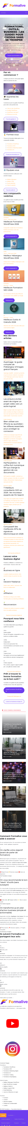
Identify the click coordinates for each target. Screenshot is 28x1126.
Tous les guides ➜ (11, 119)
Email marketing (11, 183)
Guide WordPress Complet (10, 1084)
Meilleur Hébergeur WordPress (11, 1082)
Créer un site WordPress (13, 108)
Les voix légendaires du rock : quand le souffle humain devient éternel (13, 825)
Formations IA (10, 149)
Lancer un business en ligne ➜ (14, 701)
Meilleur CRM (10, 181)
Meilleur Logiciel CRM (8, 1088)
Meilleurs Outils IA (7, 1086)
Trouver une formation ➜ (14, 55)
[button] (26, 13)
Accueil (3, 1115)
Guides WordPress (19, 1119)
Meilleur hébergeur (11, 179)
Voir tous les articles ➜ (14, 553)
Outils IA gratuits (11, 185)
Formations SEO (11, 146)
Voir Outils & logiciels (5, 903)
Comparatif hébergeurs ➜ (14, 696)
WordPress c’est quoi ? (13, 112)
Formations (10, 1115)
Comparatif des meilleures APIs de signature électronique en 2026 (13, 752)
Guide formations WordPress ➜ (14, 690)
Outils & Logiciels (5, 1119)
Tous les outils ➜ (10, 190)
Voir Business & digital (5, 931)
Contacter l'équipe (4, 1063)
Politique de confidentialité (10, 1103)
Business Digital (5, 1123)
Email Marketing (7, 1090)
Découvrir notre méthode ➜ (14, 671)
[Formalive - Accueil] (14, 1004)
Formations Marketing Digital (14, 147)
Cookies (5, 1105)
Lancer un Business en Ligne (10, 1092)
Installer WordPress (12, 110)
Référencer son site (12, 114)
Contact (5, 1099)
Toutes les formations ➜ (12, 154)
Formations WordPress (13, 144)
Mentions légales (7, 1101)
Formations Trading (8, 1074)
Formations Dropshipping (9, 1076)
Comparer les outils (14, 60)
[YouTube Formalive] (12, 1035)
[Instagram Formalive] (12, 1061)
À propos (5, 1097)
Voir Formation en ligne (6, 876)
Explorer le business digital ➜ (14, 615)
